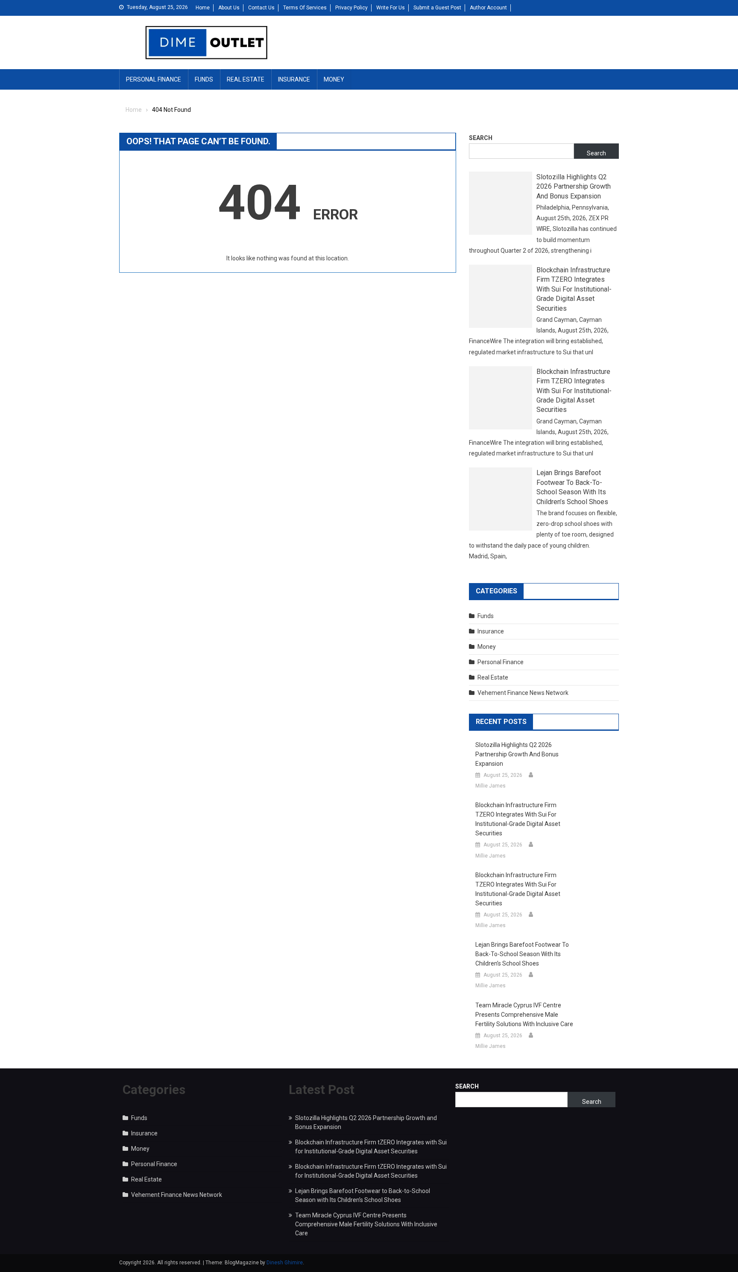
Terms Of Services (305, 8)
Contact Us (261, 8)
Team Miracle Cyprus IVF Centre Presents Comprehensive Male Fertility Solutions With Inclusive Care (524, 1014)
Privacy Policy (351, 8)
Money (334, 79)
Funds (204, 79)
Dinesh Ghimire (284, 1263)
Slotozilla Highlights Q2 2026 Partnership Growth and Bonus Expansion (573, 186)
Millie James (490, 786)
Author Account (488, 8)
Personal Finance (153, 79)
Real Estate (245, 79)
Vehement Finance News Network (522, 692)
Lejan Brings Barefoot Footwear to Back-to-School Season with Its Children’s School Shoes (572, 487)
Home (203, 8)
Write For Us (390, 8)
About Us (229, 8)
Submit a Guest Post (437, 8)
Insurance (294, 79)
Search (480, 137)
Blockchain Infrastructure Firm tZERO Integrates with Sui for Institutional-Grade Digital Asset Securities (574, 289)
